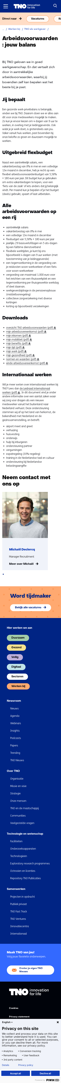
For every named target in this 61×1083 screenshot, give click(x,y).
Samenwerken (16, 889)
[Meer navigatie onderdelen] (57, 19)
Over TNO (13, 771)
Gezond (16, 647)
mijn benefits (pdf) (18, 343)
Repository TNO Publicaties (25, 878)
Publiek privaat (18, 904)
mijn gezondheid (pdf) (20, 355)
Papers (14, 745)
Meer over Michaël (21, 564)
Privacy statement (19, 1017)
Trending (15, 752)
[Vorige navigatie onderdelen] (3, 19)
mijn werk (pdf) (16, 351)
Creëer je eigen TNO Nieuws (31, 970)
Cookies (13, 1008)
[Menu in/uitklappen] (5, 6)
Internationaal (18, 933)
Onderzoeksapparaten (23, 848)
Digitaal (16, 667)
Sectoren (17, 676)
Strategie (15, 793)
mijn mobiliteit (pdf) (18, 339)
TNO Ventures (18, 918)
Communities (18, 815)
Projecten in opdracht (22, 896)
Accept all (15, 1073)
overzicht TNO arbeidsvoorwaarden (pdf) (30, 327)
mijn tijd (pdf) (15, 347)
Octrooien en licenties (22, 870)
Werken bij (18, 686)
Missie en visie (18, 786)
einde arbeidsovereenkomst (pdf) (26, 363)
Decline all (45, 1073)
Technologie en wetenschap (25, 834)
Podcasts (15, 738)
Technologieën (18, 856)
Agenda (14, 715)
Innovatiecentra (19, 926)
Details (5, 1065)
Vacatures (37, 19)
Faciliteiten (16, 841)
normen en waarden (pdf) (22, 359)
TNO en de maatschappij (24, 808)
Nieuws (14, 708)
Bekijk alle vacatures (28, 607)
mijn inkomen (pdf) (18, 335)
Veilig (14, 657)
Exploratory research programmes (30, 863)
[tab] (3, 574)
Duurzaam (18, 638)
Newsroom (14, 701)
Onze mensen (18, 800)
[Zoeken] (55, 5)
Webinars (15, 723)
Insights (15, 730)
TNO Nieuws (17, 760)
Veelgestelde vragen (22, 823)
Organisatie (16, 778)
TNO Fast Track (18, 911)
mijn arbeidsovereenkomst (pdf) (25, 331)
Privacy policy (25, 1065)
